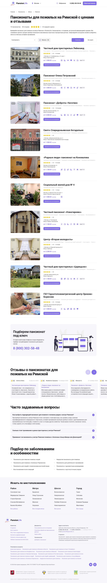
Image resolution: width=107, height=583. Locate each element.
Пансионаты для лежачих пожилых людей (52, 78)
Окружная (35, 505)
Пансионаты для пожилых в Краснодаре (69, 551)
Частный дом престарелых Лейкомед (63, 48)
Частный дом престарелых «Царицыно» (65, 266)
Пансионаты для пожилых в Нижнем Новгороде (23, 554)
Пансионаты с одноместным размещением (70, 466)
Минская (35, 502)
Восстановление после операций (50, 214)
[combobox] (23, 40)
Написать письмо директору (18, 537)
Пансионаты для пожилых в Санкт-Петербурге (62, 549)
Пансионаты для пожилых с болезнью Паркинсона (77, 51)
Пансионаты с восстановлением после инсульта (92, 160)
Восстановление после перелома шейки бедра (96, 214)
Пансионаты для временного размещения (76, 269)
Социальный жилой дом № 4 (58, 184)
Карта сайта (38, 534)
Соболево (79, 495)
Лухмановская (37, 499)
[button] (38, 58)
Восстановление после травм (58, 51)
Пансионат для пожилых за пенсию (71, 558)
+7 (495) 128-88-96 (75, 529)
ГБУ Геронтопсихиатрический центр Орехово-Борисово (68, 295)
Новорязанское (59, 495)
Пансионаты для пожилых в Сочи (74, 554)
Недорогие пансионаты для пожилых (51, 299)
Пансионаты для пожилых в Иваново (46, 551)
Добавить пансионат (40, 539)
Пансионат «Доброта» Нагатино (60, 103)
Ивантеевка (80, 505)
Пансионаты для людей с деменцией (73, 242)
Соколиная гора (15, 492)
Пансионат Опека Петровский (59, 75)
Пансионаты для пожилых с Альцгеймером (72, 105)
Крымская (35, 492)
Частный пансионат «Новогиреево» (62, 212)
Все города (79, 509)
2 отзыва (57, 80)
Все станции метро (38, 509)
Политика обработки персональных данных (44, 531)
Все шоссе (57, 509)
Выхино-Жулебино (16, 505)
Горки (78, 492)
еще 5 (81, 60)
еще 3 (81, 224)
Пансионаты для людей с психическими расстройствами (94, 299)
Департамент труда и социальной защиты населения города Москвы (25, 572)
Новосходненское (59, 505)
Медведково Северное (17, 495)
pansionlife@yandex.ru (68, 531)
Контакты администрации (17, 535)
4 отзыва (57, 53)
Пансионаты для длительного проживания (70, 463)
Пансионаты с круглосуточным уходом (71, 78)
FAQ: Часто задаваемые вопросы (19, 532)
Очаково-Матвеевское (17, 502)
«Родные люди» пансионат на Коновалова (66, 157)
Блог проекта (14, 530)
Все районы (14, 509)
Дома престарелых (15, 549)
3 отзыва (57, 162)
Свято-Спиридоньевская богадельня (63, 130)
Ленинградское (59, 499)
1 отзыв (57, 190)
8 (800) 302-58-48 (75, 3)
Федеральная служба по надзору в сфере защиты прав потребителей (57, 572)
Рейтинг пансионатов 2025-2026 (19, 539)
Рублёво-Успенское (60, 502)
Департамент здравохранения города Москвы (87, 572)
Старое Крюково (15, 499)
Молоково (79, 499)
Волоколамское (59, 492)
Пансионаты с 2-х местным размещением (52, 105)
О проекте (13, 528)
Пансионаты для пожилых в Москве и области (35, 549)
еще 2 (81, 87)
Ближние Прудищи (82, 502)
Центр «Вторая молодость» (58, 239)
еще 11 (81, 115)
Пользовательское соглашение (43, 528)
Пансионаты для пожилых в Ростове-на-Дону (50, 554)
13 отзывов (58, 108)
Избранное (62, 3)
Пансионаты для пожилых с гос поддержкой (91, 78)
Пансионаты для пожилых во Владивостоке (22, 551)
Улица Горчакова (37, 495)
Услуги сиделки (46, 51)
